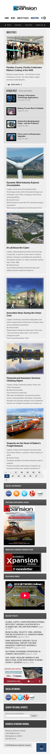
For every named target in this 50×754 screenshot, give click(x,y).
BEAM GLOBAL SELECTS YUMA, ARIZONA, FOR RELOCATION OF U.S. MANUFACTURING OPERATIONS (24, 634)
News (13, 18)
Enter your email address (14, 714)
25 (24, 476)
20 (33, 472)
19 (28, 472)
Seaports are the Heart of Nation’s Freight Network (24, 444)
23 (13, 476)
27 (36, 476)
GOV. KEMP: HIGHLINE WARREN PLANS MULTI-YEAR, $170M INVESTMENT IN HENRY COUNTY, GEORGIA (24, 660)
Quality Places (23, 18)
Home (7, 18)
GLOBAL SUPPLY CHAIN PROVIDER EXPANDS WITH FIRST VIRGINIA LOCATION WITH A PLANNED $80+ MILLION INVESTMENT (24, 624)
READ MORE (15, 84)
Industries (35, 18)
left (5, 25)
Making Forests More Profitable (30, 108)
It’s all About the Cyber (18, 248)
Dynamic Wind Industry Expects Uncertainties (23, 183)
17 (16, 472)
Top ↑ (41, 747)
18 (22, 472)
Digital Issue (40, 25)
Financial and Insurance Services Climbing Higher (23, 379)
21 (39, 472)
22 (7, 476)
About (9, 25)
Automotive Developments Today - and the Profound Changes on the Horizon (28, 123)
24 (19, 476)
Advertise (18, 25)
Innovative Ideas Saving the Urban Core (24, 314)
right (44, 17)
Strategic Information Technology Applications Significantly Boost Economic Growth (30, 98)
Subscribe (28, 25)
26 (30, 476)
